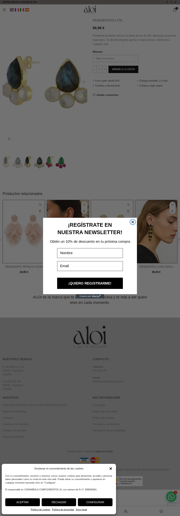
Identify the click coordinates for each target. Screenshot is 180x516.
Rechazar (59, 502)
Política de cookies (40, 509)
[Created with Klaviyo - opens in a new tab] (90, 296)
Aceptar (22, 502)
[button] (110, 468)
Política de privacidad (63, 509)
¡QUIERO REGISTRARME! (89, 283)
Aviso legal (81, 509)
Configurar (95, 502)
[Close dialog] (133, 222)
